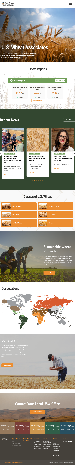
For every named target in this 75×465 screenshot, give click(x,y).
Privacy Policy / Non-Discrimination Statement (14, 462)
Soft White (25, 451)
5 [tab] (40, 180)
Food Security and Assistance (56, 451)
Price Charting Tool (16, 449)
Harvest (13, 447)
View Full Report (37, 100)
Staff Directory (46, 446)
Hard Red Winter (26, 443)
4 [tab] (38, 180)
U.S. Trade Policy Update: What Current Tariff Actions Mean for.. (12, 158)
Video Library (37, 446)
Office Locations (47, 444)
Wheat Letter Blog (37, 442)
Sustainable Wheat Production (47, 442)
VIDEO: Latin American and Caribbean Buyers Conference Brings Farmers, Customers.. (62, 158)
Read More (6, 172)
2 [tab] (34, 180)
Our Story (45, 448)
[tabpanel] (12, 152)
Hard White (25, 449)
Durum (24, 453)
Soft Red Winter (26, 445)
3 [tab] (36, 180)
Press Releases (37, 444)
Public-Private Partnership (56, 454)
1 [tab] (32, 180)
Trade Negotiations (56, 444)
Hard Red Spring (26, 447)
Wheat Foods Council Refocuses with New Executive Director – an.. (38, 158)
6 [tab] (42, 180)
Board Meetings (37, 448)
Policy (54, 441)
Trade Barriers (56, 446)
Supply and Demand (16, 445)
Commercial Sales (16, 443)
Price (13, 441)
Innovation (55, 448)
